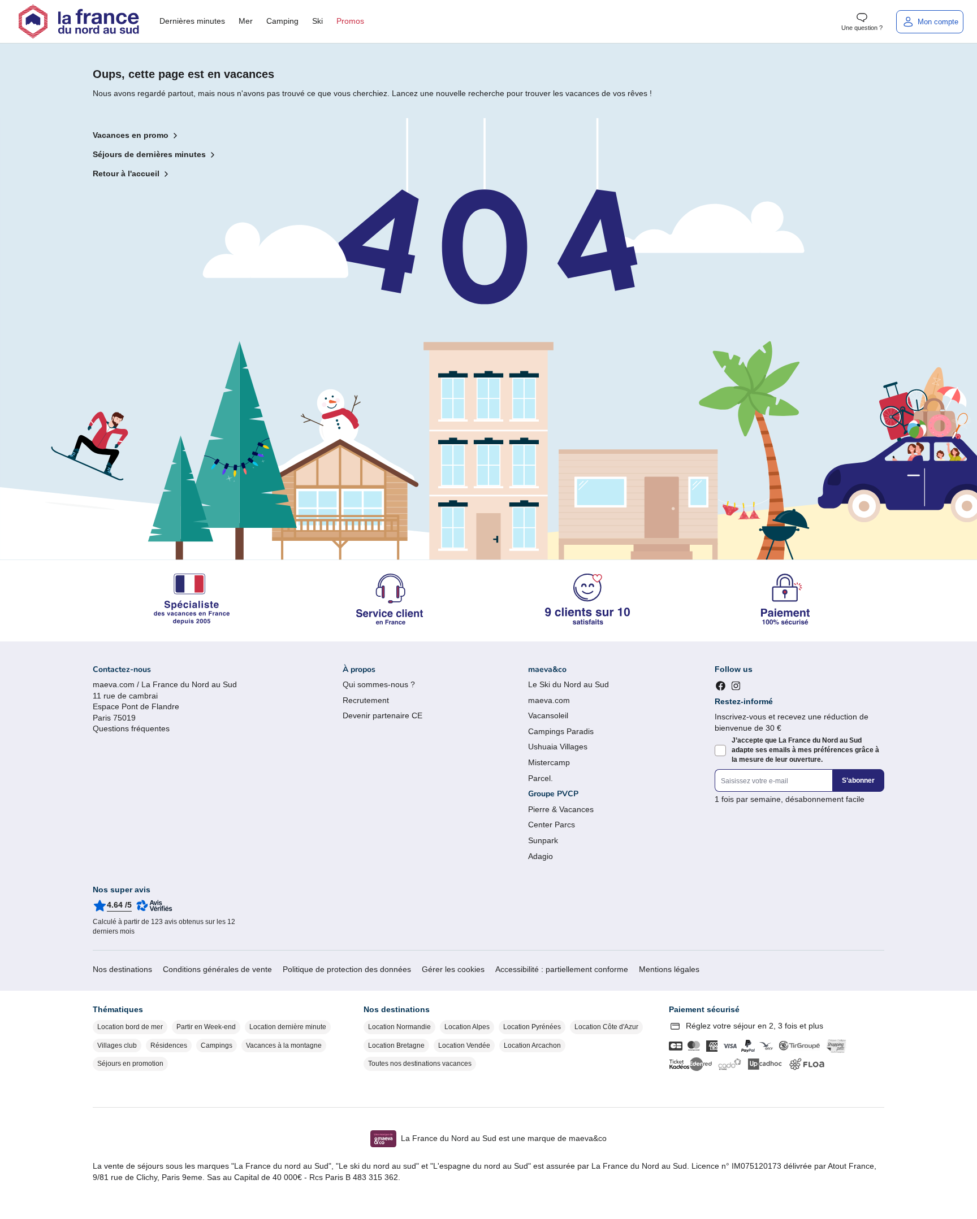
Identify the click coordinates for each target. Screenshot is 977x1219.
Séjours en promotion (130, 1064)
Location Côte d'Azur (606, 1027)
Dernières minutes (192, 20)
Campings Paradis (561, 731)
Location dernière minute (287, 1027)
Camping (282, 20)
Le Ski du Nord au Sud (568, 684)
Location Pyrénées (532, 1027)
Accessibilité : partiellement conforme (561, 969)
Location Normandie (399, 1027)
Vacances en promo (130, 135)
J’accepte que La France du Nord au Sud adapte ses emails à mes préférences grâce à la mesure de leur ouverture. (805, 749)
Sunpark (543, 840)
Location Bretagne (396, 1045)
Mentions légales (669, 969)
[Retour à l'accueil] (79, 21)
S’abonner (858, 780)
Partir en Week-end (206, 1027)
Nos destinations (122, 969)
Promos (350, 20)
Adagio (540, 856)
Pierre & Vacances (561, 809)
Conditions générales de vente (217, 969)
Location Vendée (464, 1045)
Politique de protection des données (347, 969)
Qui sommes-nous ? (379, 684)
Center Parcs (551, 824)
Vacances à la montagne (284, 1045)
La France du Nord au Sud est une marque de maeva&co (504, 1138)
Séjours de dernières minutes (149, 154)
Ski (317, 20)
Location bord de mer (130, 1027)
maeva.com (549, 700)
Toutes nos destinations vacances (420, 1064)
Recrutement (366, 700)
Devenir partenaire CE (382, 715)
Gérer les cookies (453, 969)
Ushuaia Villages (557, 746)
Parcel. (540, 778)
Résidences (168, 1045)
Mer (246, 20)
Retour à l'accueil (126, 173)
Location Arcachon (532, 1045)
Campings (216, 1045)
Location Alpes (467, 1027)
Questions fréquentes (131, 728)
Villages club (117, 1045)
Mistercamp (549, 762)
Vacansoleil (548, 715)
